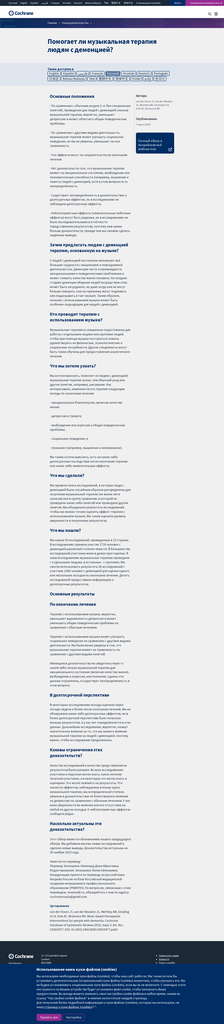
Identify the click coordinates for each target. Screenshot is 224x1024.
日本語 (54, 79)
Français (55, 2)
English (23, 2)
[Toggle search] (209, 13)
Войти (177, 2)
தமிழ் (147, 79)
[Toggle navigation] (216, 13)
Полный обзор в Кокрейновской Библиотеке (150, 145)
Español (34, 2)
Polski (136, 79)
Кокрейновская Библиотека (204, 2)
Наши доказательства (75, 22)
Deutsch (78, 2)
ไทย (106, 2)
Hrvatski (67, 2)
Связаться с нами (169, 955)
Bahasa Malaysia (93, 2)
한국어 (160, 79)
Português (161, 73)
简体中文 (128, 2)
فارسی (44, 2)
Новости (164, 959)
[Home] (23, 13)
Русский (13, 2)
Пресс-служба (167, 962)
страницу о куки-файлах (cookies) (68, 1007)
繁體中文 (116, 2)
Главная (52, 22)
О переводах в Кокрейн (148, 2)
